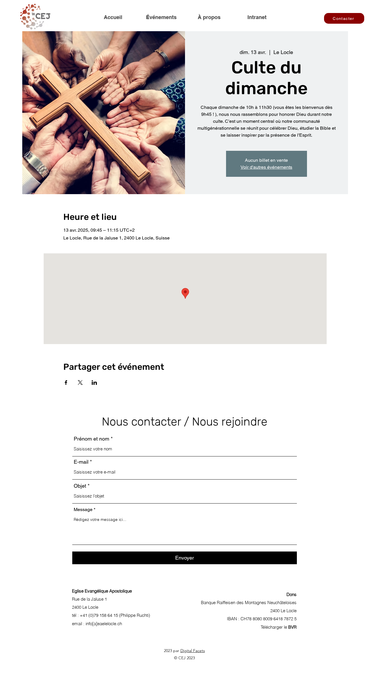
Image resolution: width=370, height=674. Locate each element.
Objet (80, 486)
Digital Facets (192, 650)
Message (83, 509)
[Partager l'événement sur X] (80, 382)
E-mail (81, 462)
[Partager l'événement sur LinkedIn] (94, 382)
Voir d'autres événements (266, 167)
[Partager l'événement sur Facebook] (66, 382)
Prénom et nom (91, 438)
